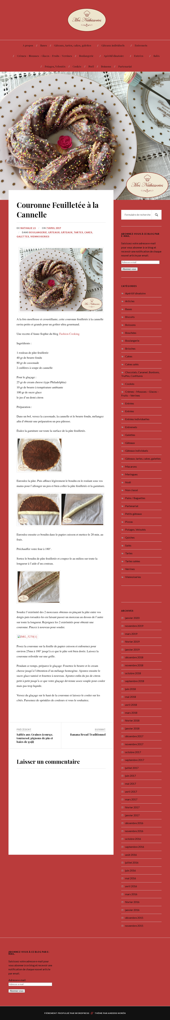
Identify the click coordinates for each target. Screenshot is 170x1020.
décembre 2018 (134, 641)
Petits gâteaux (133, 498)
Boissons (106, 66)
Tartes (128, 537)
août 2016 (131, 839)
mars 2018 (131, 697)
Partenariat (125, 66)
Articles (129, 285)
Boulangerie (86, 56)
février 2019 (132, 626)
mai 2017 (130, 768)
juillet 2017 (131, 752)
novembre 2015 (134, 910)
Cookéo (77, 66)
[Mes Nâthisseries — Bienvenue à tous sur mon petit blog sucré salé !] (85, 19)
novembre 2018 (134, 649)
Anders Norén (117, 997)
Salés (157, 56)
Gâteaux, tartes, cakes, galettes (72, 45)
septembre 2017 (134, 744)
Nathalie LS (28, 212)
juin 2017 (130, 760)
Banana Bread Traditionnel (88, 704)
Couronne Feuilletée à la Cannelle (58, 194)
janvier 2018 (132, 713)
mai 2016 (130, 862)
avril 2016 (131, 870)
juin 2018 (130, 673)
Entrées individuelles (137, 403)
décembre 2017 (134, 720)
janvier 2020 (132, 602)
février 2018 (132, 705)
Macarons (131, 450)
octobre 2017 (133, 736)
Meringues (131, 458)
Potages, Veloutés (55, 66)
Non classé (131, 474)
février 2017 (132, 791)
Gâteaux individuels (113, 45)
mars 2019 (131, 618)
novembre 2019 (134, 610)
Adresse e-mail (17, 964)
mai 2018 (130, 681)
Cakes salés (132, 348)
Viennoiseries (39, 221)
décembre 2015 (134, 902)
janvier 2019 (132, 633)
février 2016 (132, 886)
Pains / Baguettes (135, 482)
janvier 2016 (132, 894)
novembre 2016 (134, 815)
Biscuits (130, 301)
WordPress (82, 997)
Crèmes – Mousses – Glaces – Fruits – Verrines (44, 56)
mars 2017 (131, 783)
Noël (91, 66)
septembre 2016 (134, 831)
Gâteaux (54, 216)
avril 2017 (131, 776)
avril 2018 (131, 689)
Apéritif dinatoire (114, 56)
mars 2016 (131, 878)
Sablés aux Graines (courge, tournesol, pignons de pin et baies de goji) (35, 707)
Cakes (128, 340)
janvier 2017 (132, 799)
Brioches (130, 333)
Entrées (138, 56)
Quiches (130, 522)
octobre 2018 (133, 657)
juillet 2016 (131, 847)
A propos (28, 45)
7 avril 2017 (53, 212)
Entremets (141, 45)
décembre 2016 (134, 807)
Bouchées (130, 317)
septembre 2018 (134, 665)
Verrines (130, 553)
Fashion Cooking (69, 317)
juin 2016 (130, 855)
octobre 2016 (133, 823)
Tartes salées (132, 545)
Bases (43, 45)
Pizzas (129, 506)
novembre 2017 (134, 728)
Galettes (130, 419)
